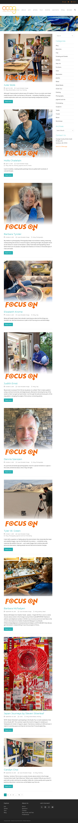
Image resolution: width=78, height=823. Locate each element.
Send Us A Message (61, 146)
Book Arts (58, 49)
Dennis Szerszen (13, 459)
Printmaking (28, 535)
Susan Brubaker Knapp (22, 88)
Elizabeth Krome (13, 311)
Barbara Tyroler (12, 234)
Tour (5, 810)
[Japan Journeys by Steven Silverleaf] (28, 673)
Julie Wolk (9, 85)
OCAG (21, 716)
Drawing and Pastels (62, 56)
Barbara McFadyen (14, 608)
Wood (57, 117)
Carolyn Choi (11, 769)
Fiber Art (11, 165)
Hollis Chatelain (12, 160)
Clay (37, 315)
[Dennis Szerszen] (28, 432)
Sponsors (24, 808)
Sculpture (58, 107)
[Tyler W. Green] (28, 503)
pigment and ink (23, 165)
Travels (58, 114)
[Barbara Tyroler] (28, 207)
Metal (44, 611)
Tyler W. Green (12, 530)
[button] (75, 10)
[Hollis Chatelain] (28, 133)
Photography (39, 237)
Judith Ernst (11, 383)
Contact (24, 810)
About (24, 806)
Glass (57, 71)
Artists (6, 808)
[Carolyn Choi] (28, 752)
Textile (29, 165)
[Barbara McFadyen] (28, 581)
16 (19, 795)
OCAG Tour (19, 90)
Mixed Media (12, 90)
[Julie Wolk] (28, 58)
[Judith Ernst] (28, 356)
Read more (8, 101)
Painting (24, 90)
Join (5, 806)
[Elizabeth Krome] (28, 284)
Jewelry (40, 611)
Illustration (59, 74)
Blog (7, 90)
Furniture (58, 67)
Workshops (59, 121)
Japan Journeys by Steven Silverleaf (24, 713)
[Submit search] (72, 36)
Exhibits (58, 60)
